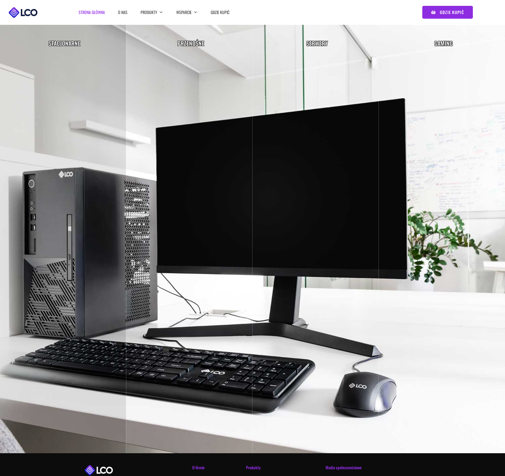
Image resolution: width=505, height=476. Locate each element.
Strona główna (92, 12)
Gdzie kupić (220, 12)
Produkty (149, 12)
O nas (122, 12)
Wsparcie (184, 12)
